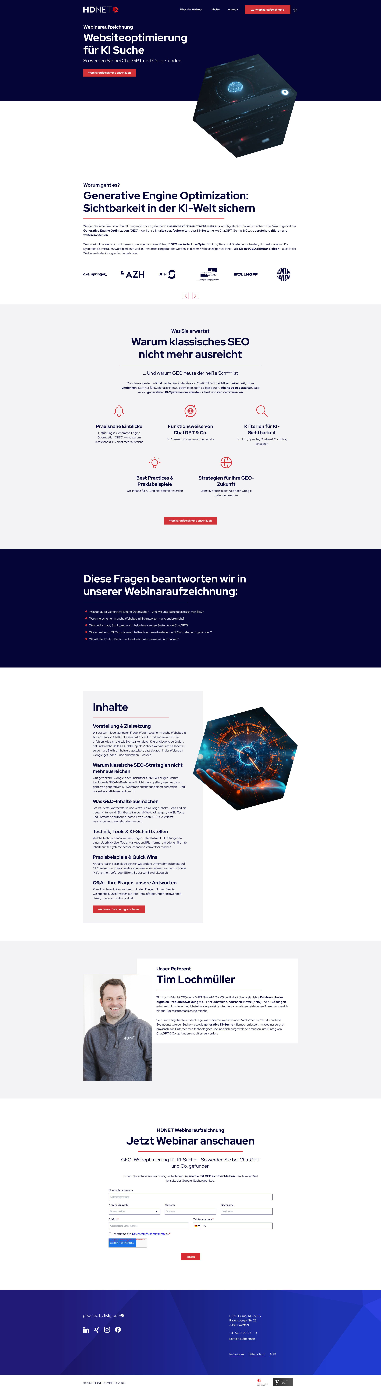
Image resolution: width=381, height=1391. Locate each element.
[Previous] (186, 296)
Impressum (236, 1354)
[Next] (195, 296)
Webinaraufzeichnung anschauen (109, 72)
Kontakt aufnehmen (242, 1339)
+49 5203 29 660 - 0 (243, 1333)
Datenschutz (257, 1354)
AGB (273, 1354)
